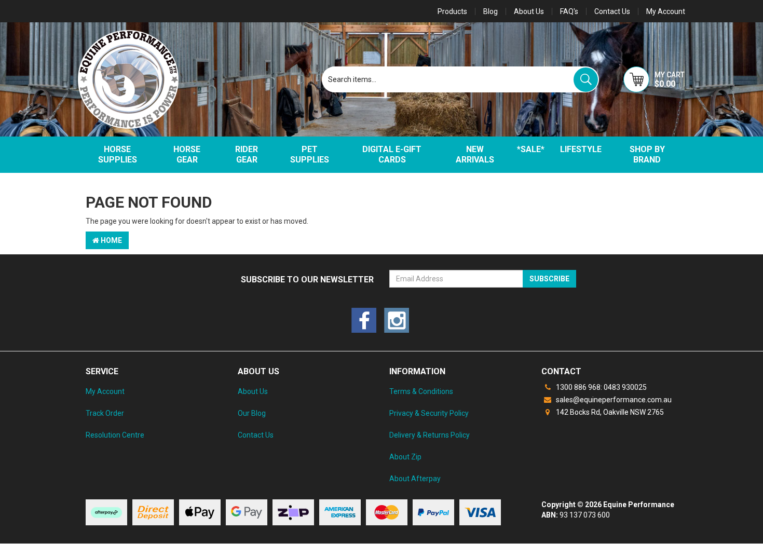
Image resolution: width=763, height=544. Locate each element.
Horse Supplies (117, 154)
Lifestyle (581, 149)
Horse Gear (186, 154)
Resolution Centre (115, 435)
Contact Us (612, 11)
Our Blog (252, 413)
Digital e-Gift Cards (391, 154)
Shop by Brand (647, 154)
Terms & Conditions (421, 391)
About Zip (405, 457)
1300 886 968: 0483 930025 (600, 387)
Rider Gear (246, 154)
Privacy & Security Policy (429, 413)
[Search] (586, 79)
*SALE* (530, 149)
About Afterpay (415, 478)
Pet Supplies (309, 154)
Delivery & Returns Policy (429, 435)
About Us (529, 11)
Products (452, 11)
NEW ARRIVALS (475, 154)
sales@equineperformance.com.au (613, 400)
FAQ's (569, 11)
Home (110, 240)
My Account (105, 391)
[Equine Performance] (128, 79)
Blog (490, 11)
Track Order (105, 413)
